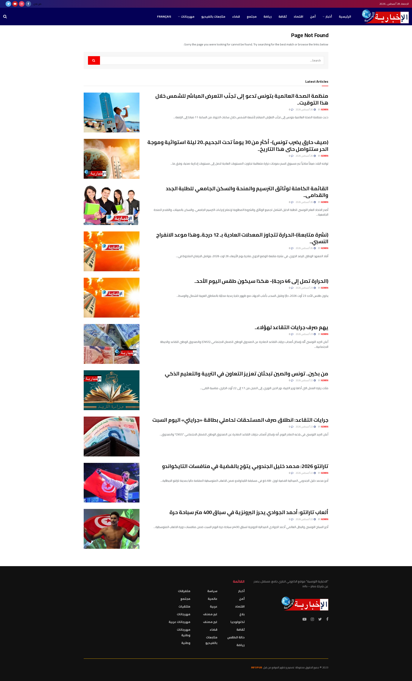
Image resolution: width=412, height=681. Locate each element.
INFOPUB (256, 667)
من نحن (37, 3)
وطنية (185, 643)
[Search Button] (94, 60)
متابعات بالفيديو (213, 16)
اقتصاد (298, 16)
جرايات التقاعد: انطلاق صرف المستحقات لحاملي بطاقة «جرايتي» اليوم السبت (240, 420)
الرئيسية (345, 16)
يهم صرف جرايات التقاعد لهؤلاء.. (291, 327)
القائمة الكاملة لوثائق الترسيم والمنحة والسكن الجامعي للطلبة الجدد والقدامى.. (247, 192)
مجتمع (252, 16)
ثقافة (283, 16)
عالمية (212, 599)
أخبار (329, 16)
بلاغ (242, 614)
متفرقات (184, 591)
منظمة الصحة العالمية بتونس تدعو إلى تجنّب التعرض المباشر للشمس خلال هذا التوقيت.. (241, 99)
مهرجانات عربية (179, 622)
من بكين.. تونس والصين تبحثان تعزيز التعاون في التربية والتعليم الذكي (246, 373)
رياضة (268, 16)
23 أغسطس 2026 (304, 288)
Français (164, 16)
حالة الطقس (236, 637)
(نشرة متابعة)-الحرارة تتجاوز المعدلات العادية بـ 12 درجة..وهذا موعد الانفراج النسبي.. (242, 238)
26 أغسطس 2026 (304, 109)
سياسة (212, 591)
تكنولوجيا (237, 622)
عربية (213, 606)
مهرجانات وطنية (183, 632)
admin (324, 109)
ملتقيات (184, 606)
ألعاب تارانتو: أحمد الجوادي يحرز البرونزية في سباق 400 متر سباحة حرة (249, 512)
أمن (313, 16)
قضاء (236, 16)
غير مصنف (210, 614)
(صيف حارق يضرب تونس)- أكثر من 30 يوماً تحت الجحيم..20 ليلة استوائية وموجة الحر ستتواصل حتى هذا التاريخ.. (237, 145)
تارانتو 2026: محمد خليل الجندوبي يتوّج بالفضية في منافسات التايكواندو (245, 466)
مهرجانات (187, 16)
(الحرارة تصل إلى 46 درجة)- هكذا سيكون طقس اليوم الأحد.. (261, 281)
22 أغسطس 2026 (304, 380)
